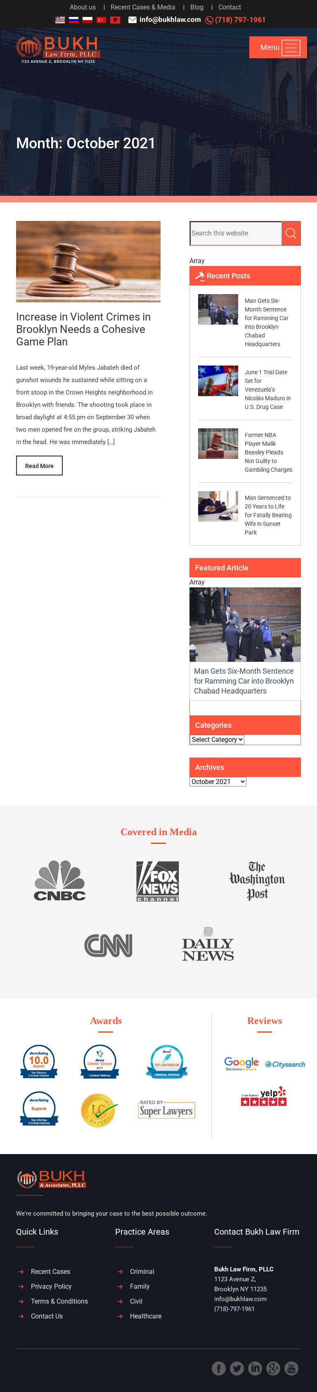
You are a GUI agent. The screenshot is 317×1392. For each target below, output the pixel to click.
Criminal (142, 1272)
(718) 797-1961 (239, 19)
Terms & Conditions (59, 1301)
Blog (196, 7)
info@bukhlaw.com (169, 19)
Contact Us (47, 1316)
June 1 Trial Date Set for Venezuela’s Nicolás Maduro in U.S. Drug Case (268, 389)
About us (83, 7)
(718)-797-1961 (234, 1309)
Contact (229, 7)
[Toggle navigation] (291, 48)
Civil (136, 1301)
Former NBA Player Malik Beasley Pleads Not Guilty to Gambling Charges (268, 452)
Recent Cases (50, 1272)
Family (140, 1286)
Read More (39, 466)
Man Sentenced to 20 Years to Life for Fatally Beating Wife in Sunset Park (268, 515)
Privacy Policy (51, 1286)
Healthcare (145, 1316)
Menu (269, 47)
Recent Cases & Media (143, 7)
